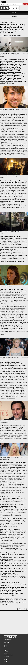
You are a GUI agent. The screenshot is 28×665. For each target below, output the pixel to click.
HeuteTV (6, 651)
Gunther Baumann (8, 35)
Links (5, 650)
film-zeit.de (6, 653)
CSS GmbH (6, 656)
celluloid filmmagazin (8, 654)
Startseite (14, 16)
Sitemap (5, 646)
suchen (25, 4)
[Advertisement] (10, 621)
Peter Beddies (17, 35)
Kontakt (6, 642)
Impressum (6, 643)
